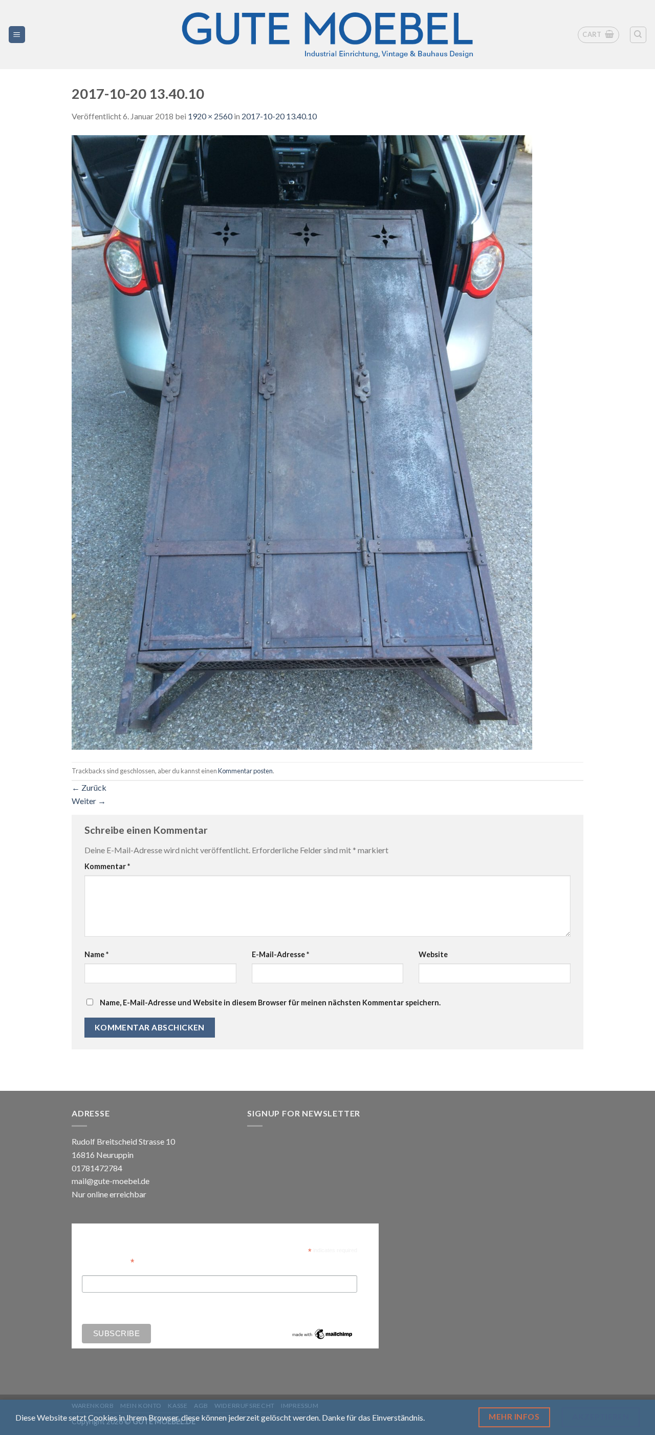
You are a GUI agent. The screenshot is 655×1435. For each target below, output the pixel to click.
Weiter (89, 801)
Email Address (108, 1261)
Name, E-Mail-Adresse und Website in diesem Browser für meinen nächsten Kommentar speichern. (270, 1002)
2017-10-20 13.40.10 (279, 116)
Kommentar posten (245, 771)
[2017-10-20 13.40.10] (302, 441)
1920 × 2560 (210, 116)
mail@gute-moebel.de (110, 1181)
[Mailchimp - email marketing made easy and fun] (322, 1334)
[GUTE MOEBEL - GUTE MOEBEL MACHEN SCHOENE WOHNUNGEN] (327, 34)
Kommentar (107, 866)
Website (433, 954)
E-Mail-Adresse (280, 954)
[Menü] (17, 34)
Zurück (89, 787)
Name (96, 954)
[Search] (638, 35)
